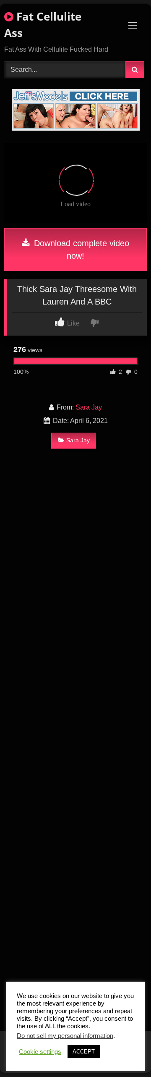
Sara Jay (89, 407)
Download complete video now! (80, 249)
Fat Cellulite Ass (42, 24)
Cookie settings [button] (40, 1051)
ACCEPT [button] (84, 1051)
